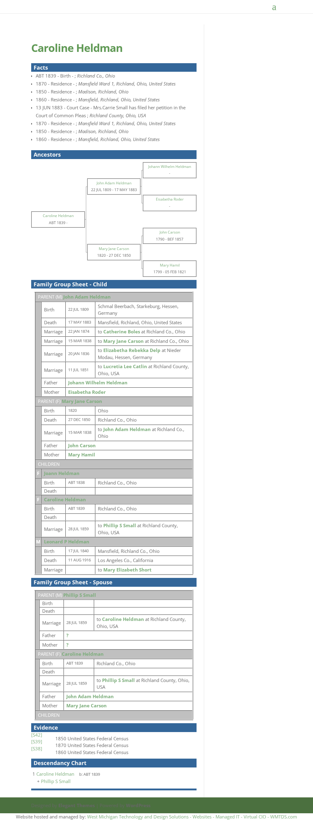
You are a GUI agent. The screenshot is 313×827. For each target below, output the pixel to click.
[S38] (36, 748)
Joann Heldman (61, 473)
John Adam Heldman (87, 297)
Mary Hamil (81, 455)
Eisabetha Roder (87, 392)
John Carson (82, 445)
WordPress (138, 805)
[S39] (36, 741)
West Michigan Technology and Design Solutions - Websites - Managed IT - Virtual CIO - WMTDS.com (192, 817)
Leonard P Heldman (66, 542)
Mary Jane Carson (82, 401)
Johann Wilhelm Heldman (97, 382)
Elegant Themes (76, 805)
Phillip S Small (79, 595)
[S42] (36, 735)
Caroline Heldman (65, 499)
